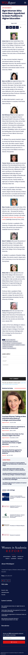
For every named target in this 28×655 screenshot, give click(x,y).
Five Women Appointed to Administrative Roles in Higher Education (11, 442)
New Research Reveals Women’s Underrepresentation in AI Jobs (9, 619)
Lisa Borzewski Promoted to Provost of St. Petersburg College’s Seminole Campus (14, 474)
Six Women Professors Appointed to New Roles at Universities (13, 427)
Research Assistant (15, 535)
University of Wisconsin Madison (9, 348)
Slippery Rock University (16, 343)
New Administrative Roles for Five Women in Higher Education (13, 434)
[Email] (13, 27)
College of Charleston (10, 339)
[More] (20, 27)
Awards (4, 455)
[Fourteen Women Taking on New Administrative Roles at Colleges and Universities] (14, 402)
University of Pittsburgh (7, 346)
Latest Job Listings (8, 490)
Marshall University (7, 343)
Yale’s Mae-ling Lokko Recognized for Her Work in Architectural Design (13, 611)
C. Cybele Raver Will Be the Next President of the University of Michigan (15, 478)
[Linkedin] (10, 27)
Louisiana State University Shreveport (10, 341)
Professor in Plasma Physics (17, 525)
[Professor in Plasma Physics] (5, 525)
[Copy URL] (17, 27)
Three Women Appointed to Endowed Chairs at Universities (13, 615)
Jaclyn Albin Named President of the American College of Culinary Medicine (14, 469)
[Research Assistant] (5, 535)
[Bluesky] (2, 580)
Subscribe (15, 642)
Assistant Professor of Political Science (16, 506)
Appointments (6, 7)
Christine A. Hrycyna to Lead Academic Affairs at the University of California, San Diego (14, 464)
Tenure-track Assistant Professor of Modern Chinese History (17, 497)
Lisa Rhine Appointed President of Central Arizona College (14, 483)
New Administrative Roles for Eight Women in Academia (13, 606)
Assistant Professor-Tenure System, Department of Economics (17, 516)
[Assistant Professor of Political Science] (5, 506)
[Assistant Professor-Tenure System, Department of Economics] (5, 516)
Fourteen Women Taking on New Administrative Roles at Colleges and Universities (14, 418)
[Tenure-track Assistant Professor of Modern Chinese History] (5, 497)
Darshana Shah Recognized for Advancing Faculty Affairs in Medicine (12, 451)
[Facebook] (7, 27)
